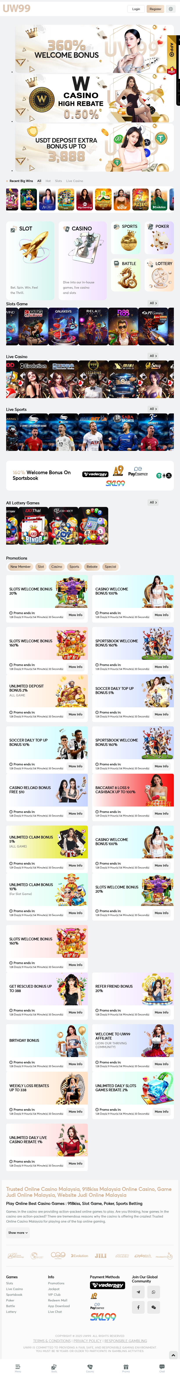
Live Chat (55, 1311)
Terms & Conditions (52, 1341)
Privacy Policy (88, 1341)
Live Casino (14, 1289)
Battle (10, 1306)
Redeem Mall (57, 1300)
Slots (9, 1283)
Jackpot (53, 1289)
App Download (59, 1306)
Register (155, 9)
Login (136, 9)
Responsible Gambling (125, 1341)
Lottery (11, 1311)
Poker (10, 1300)
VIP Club (54, 1294)
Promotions (56, 1283)
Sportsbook (14, 1294)
